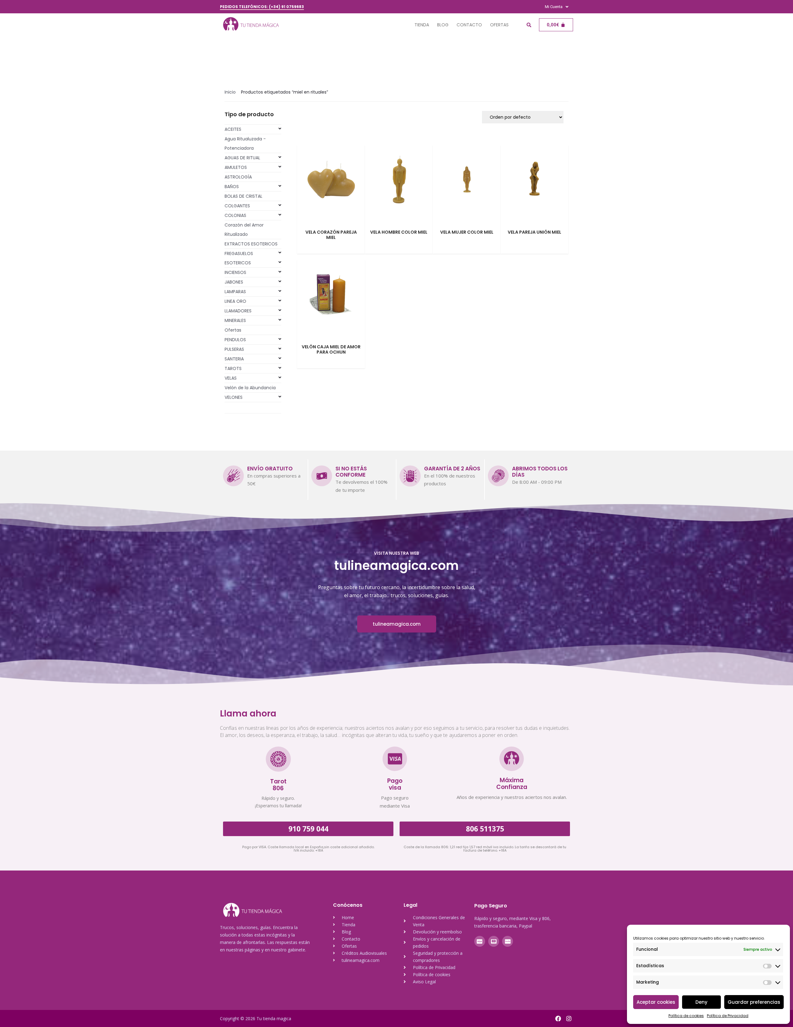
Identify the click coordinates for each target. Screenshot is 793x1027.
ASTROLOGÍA (238, 177)
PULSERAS (234, 349)
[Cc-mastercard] (493, 941)
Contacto (469, 25)
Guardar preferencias (754, 1002)
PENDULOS (235, 340)
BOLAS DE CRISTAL (243, 196)
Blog (443, 25)
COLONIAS (235, 215)
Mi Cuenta (554, 6)
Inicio (230, 92)
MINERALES (235, 320)
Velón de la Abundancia (250, 388)
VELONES (234, 397)
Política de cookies (686, 1015)
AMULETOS (236, 167)
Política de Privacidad (727, 1015)
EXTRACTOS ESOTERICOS (251, 244)
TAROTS (233, 368)
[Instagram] (569, 1018)
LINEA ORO (235, 301)
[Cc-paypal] (507, 941)
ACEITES (233, 129)
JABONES (234, 282)
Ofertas (499, 25)
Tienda (421, 25)
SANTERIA (234, 359)
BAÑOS (232, 186)
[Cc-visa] (479, 941)
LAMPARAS (235, 292)
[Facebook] (558, 1018)
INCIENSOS (235, 272)
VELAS (231, 378)
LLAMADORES (238, 311)
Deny (701, 1002)
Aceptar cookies (656, 1002)
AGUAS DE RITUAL (242, 158)
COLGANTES (237, 206)
